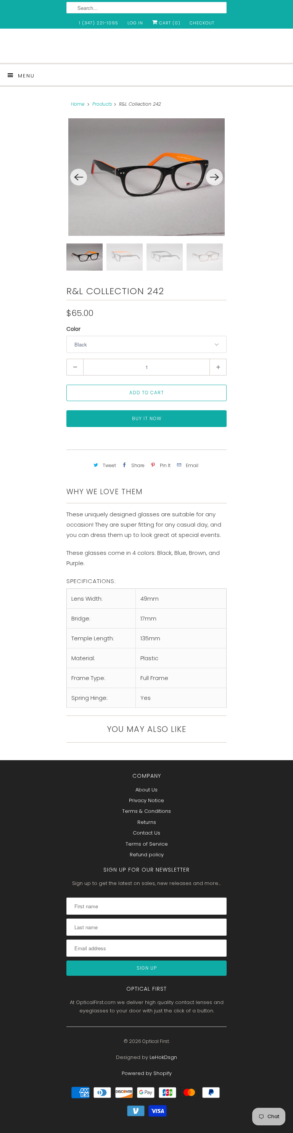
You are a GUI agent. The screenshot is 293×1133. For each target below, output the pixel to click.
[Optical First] (146, 48)
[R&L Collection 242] (146, 177)
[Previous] (78, 177)
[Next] (214, 177)
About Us (146, 789)
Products (102, 104)
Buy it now (146, 418)
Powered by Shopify (147, 1073)
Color (73, 329)
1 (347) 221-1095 (98, 23)
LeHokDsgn (163, 1057)
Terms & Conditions (146, 811)
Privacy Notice (146, 800)
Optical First (155, 1041)
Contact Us (146, 832)
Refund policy (147, 854)
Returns (146, 822)
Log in (135, 23)
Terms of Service (147, 844)
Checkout (202, 23)
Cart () (169, 23)
